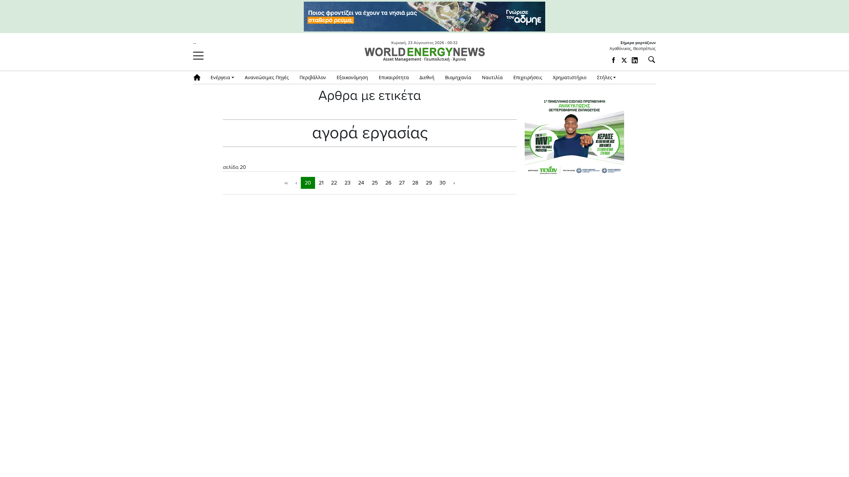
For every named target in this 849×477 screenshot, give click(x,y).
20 (308, 183)
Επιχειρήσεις (527, 77)
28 (415, 183)
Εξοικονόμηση (352, 77)
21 (321, 183)
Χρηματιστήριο (569, 77)
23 (348, 183)
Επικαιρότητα (394, 77)
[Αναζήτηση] (649, 59)
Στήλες (604, 77)
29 (429, 183)
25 (375, 183)
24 (361, 183)
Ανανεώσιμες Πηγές (267, 77)
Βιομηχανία (458, 77)
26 (388, 183)
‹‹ (286, 183)
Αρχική (199, 77)
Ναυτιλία (492, 77)
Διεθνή (427, 77)
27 (402, 183)
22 (334, 183)
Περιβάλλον (312, 77)
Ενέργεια (220, 77)
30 (442, 183)
